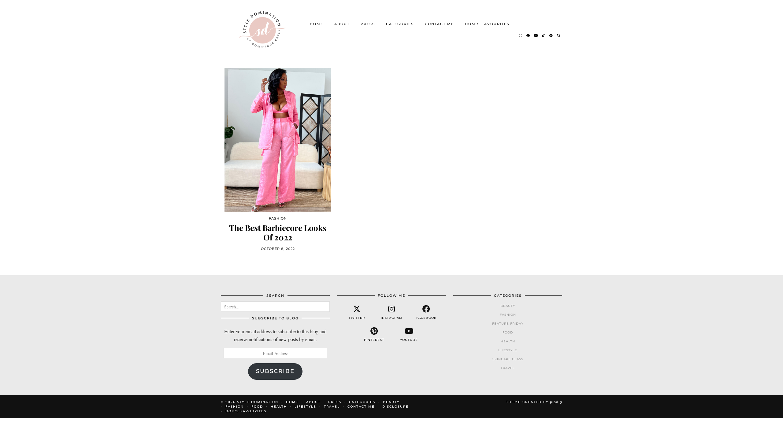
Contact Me (439, 24)
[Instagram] (521, 35)
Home (316, 24)
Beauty (507, 306)
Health (508, 341)
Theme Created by (534, 402)
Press (368, 24)
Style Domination (257, 402)
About (342, 24)
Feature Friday (507, 324)
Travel (508, 368)
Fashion (508, 315)
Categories (400, 24)
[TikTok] (544, 35)
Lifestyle (507, 350)
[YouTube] (536, 35)
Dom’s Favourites (487, 24)
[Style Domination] (262, 29)
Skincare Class (507, 359)
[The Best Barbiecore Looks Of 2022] (278, 139)
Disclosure (395, 407)
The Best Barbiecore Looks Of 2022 (277, 232)
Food (508, 332)
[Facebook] (551, 35)
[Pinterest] (528, 35)
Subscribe (275, 371)
